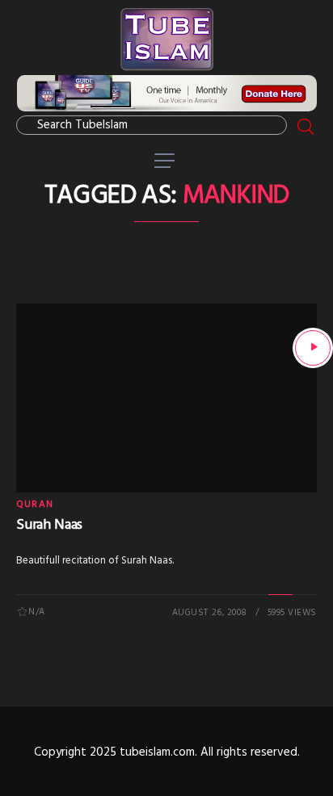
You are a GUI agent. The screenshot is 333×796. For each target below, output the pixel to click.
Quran (34, 504)
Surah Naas (49, 525)
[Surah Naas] (313, 348)
